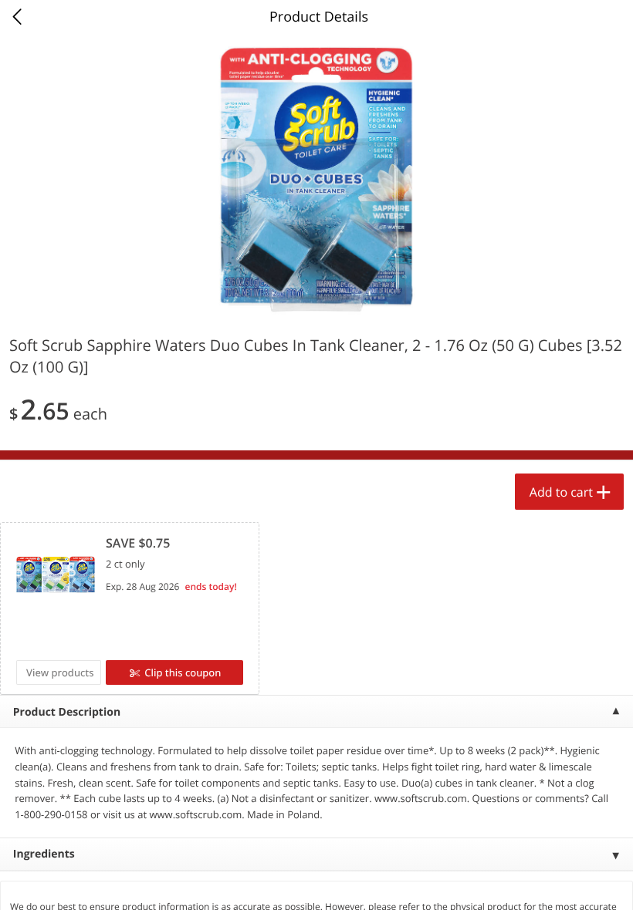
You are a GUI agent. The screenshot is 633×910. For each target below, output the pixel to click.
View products (60, 672)
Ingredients (44, 854)
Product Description (66, 712)
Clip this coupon (182, 672)
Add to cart (561, 492)
